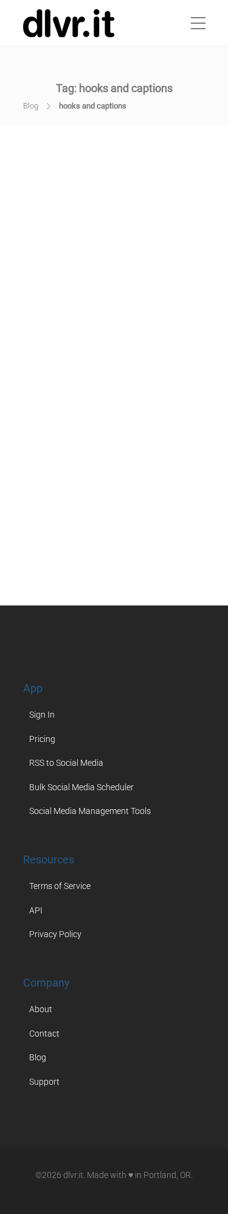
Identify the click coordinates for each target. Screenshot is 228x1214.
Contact (44, 1033)
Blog (30, 105)
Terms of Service (60, 886)
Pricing (42, 739)
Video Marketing (122, 516)
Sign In (42, 714)
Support (44, 1082)
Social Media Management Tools (90, 811)
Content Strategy (94, 494)
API (36, 910)
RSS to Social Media (66, 763)
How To (151, 494)
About (40, 1009)
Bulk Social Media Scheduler (81, 787)
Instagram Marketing (85, 505)
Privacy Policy (55, 934)
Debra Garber (78, 379)
